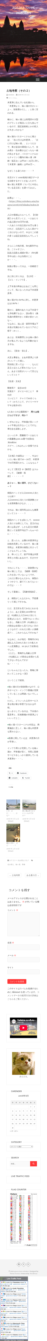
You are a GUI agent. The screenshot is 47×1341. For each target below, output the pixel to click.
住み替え (11, 864)
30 (34, 1123)
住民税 (19, 228)
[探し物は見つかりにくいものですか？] (29, 805)
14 (27, 1115)
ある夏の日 (32, 875)
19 (20, 1119)
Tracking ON (20, 1340)
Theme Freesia (15, 1273)
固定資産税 (21, 235)
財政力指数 (12, 252)
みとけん (23, 1076)
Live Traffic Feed (14, 1279)
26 (20, 1123)
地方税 (23, 225)
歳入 (11, 221)
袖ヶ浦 (21, 323)
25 (16, 1123)
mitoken (11, 95)
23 (34, 1119)
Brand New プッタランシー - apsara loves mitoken (13, 1329)
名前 (10, 942)
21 (27, 1119)
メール (11, 955)
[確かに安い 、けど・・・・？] (13, 833)
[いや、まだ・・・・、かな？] (13, 805)
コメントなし (12, 98)
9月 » (16, 1131)
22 (31, 1119)
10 (12, 1115)
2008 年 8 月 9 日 (23, 95)
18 (16, 1119)
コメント (12, 910)
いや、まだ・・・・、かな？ (12, 813)
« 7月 (11, 1131)
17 (12, 1119)
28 (27, 1123)
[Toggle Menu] (37, 79)
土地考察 (14, 875)
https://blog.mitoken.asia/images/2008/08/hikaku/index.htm (23, 205)
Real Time (13, 1340)
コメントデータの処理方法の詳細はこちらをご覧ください (23, 995)
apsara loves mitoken (23, 10)
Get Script (7, 1340)
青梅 (23, 864)
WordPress (33, 1273)
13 (23, 1115)
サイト (10, 967)
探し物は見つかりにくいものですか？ (28, 813)
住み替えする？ (23, 860)
